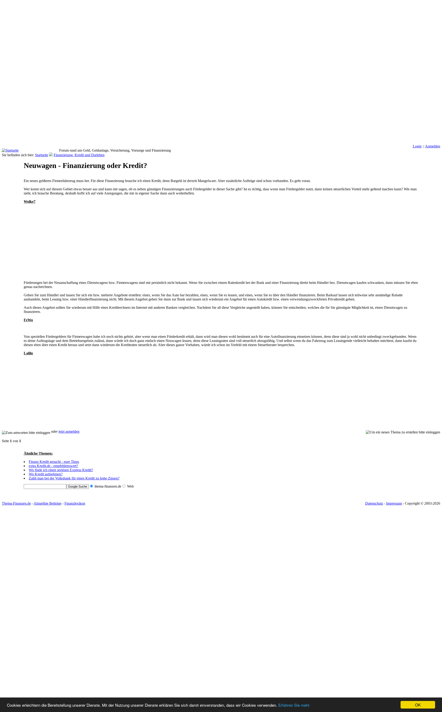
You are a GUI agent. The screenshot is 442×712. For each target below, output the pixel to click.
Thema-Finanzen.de (16, 503)
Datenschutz (374, 503)
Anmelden (432, 146)
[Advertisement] (20, 75)
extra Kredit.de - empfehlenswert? (53, 466)
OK (418, 705)
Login (417, 146)
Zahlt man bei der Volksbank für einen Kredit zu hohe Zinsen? (74, 478)
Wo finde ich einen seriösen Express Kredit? (61, 470)
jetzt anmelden (68, 431)
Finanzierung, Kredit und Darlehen (79, 155)
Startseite (41, 155)
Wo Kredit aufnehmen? (46, 474)
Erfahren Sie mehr (294, 705)
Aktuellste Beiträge (47, 503)
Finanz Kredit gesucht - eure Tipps (54, 462)
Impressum (394, 503)
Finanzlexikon (74, 503)
